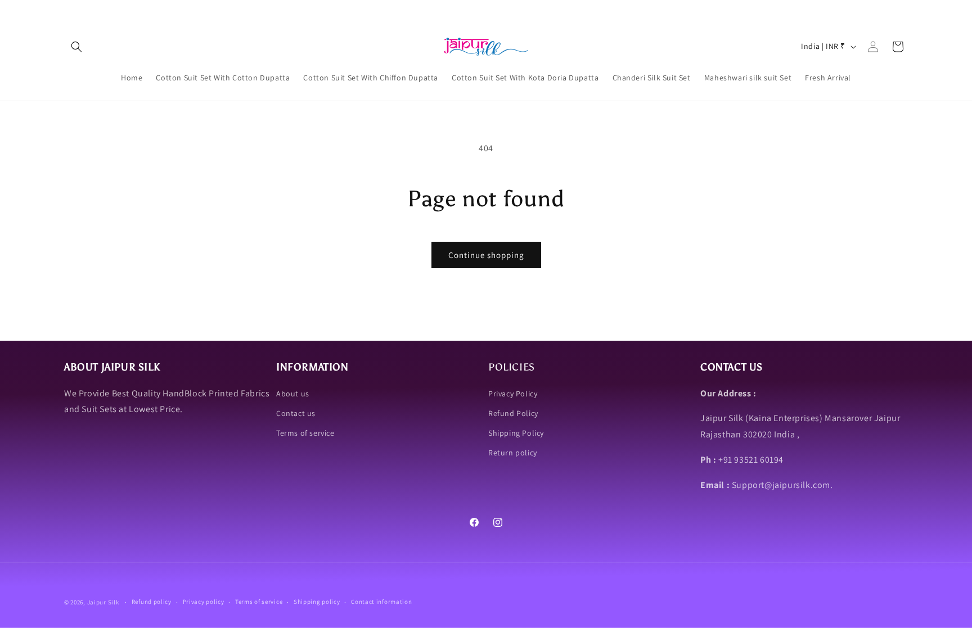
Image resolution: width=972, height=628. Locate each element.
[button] (76, 46)
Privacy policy (203, 602)
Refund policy (152, 602)
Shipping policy (317, 602)
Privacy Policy (512, 393)
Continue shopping (486, 255)
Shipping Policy (516, 433)
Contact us (296, 413)
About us (292, 393)
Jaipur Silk (103, 602)
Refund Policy (513, 413)
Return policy (512, 453)
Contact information (381, 602)
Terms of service (305, 433)
